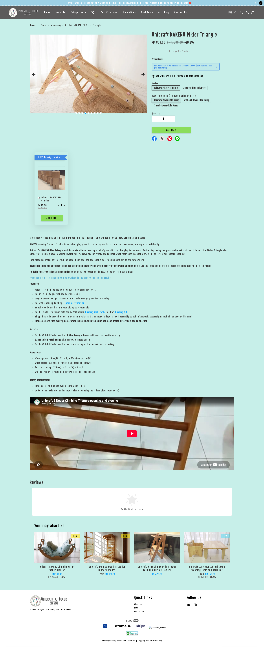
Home (47, 12)
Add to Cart (51, 218)
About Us (60, 12)
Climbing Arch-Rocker (96, 312)
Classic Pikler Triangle (194, 88)
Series (155, 83)
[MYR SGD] (231, 12)
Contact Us (180, 12)
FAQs (93, 12)
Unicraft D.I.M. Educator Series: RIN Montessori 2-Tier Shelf (243, 638)
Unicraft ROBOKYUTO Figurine (51, 199)
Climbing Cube (122, 312)
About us (138, 604)
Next (143, 74)
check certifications (75, 303)
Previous (34, 74)
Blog (166, 12)
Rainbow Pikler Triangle (166, 88)
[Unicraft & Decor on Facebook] (189, 606)
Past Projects (149, 12)
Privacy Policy (108, 641)
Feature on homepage (52, 25)
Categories (76, 12)
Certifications (109, 12)
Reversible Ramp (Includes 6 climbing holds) (174, 95)
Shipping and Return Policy (150, 641)
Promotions (129, 12)
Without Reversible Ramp (196, 100)
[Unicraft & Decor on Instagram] (195, 606)
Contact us (139, 611)
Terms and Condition (126, 641)
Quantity (156, 113)
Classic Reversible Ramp (166, 105)
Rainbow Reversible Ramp (166, 100)
